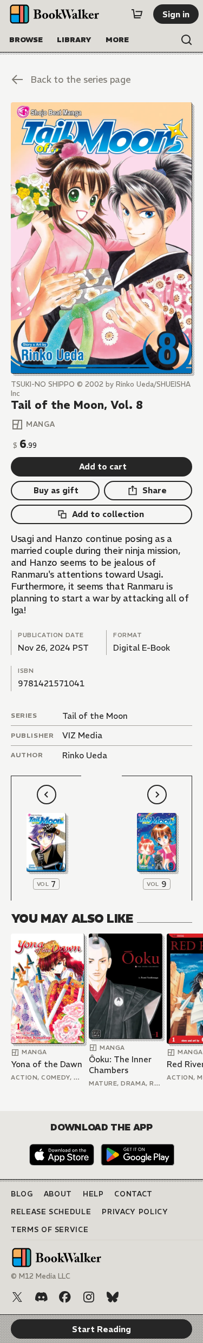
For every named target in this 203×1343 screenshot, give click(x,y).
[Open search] (187, 40)
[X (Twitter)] (17, 1297)
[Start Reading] (101, 238)
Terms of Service (49, 1229)
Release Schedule (51, 1211)
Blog (22, 1194)
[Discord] (41, 1297)
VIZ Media (82, 735)
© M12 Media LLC (40, 1276)
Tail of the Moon (95, 716)
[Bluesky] (112, 1297)
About (58, 1194)
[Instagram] (88, 1297)
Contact (133, 1194)
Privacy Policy (135, 1211)
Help (93, 1194)
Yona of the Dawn (46, 1064)
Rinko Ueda (84, 755)
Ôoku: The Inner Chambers (120, 1064)
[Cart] (137, 14)
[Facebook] (64, 1297)
